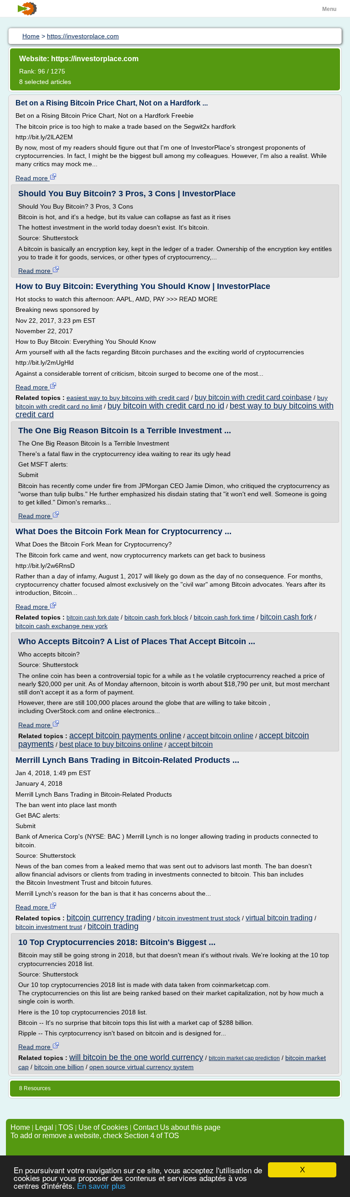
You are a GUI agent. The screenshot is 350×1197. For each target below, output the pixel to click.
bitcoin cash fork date (93, 617)
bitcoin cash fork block (156, 617)
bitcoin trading (113, 926)
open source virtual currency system (141, 1067)
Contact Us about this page (177, 1127)
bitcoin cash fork (286, 617)
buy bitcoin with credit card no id (166, 405)
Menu (329, 9)
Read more (32, 178)
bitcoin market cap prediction (244, 1058)
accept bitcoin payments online (125, 735)
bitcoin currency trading (109, 917)
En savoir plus (101, 1186)
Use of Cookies (103, 1127)
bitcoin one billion (59, 1067)
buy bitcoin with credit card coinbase (253, 397)
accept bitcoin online (220, 736)
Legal (44, 1127)
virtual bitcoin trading (279, 918)
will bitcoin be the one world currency (136, 1057)
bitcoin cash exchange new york (61, 626)
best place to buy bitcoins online (111, 744)
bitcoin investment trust (48, 926)
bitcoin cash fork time (224, 617)
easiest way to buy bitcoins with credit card (128, 397)
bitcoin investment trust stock (198, 918)
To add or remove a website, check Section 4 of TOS (94, 1135)
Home (20, 1127)
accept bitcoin (190, 744)
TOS (65, 1127)
